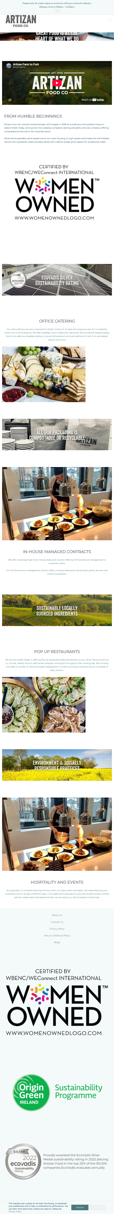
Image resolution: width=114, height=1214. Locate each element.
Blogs (57, 942)
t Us (60, 915)
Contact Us (57, 922)
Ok (57, 11)
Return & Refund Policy (57, 935)
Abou (55, 915)
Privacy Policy (15, 1211)
